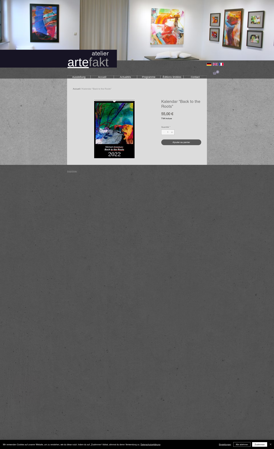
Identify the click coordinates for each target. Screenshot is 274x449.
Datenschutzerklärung (150, 444)
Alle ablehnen (242, 444)
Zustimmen (260, 444)
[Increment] (172, 132)
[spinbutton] (167, 132)
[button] (216, 72)
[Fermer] (270, 444)
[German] (209, 64)
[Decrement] (163, 132)
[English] (215, 64)
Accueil (76, 88)
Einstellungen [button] (225, 444)
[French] (221, 64)
